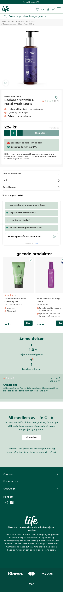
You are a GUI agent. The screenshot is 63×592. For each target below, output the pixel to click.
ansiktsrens (30, 21)
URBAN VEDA (9, 97)
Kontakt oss (10, 481)
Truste (36, 243)
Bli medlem (31, 437)
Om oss (7, 474)
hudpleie (20, 21)
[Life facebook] (11, 504)
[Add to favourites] (57, 97)
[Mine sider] (48, 9)
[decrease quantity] (7, 133)
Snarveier (9, 488)
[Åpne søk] (33, 16)
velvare (11, 21)
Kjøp (28, 323)
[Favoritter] (42, 9)
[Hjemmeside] (5, 9)
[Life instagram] (6, 504)
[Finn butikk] (37, 9)
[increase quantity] (20, 133)
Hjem (3, 21)
